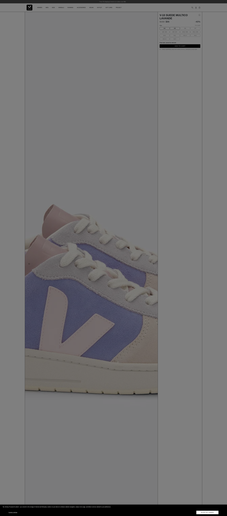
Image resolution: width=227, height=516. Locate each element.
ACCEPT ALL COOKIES (207, 512)
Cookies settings (13, 512)
